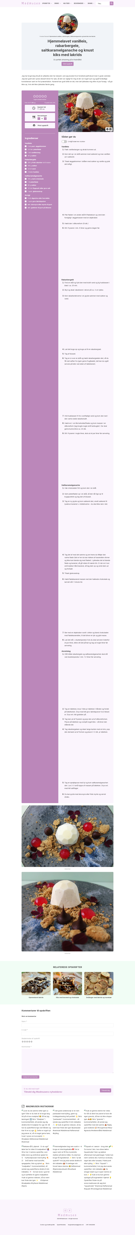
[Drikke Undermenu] (60, 3)
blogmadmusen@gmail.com (76, 1224)
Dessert (47, 36)
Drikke (56, 3)
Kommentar (27, 1047)
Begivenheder (78, 3)
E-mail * (25, 1030)
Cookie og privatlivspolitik (47, 1224)
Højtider (66, 3)
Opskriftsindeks (61, 1224)
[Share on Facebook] (110, 129)
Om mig (90, 3)
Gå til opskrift (67, 64)
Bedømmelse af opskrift (31, 1038)
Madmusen (31, 3)
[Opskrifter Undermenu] (51, 3)
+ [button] (45, 118)
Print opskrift (43, 125)
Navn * (24, 1021)
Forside (42, 36)
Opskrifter (46, 3)
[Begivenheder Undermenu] (84, 3)
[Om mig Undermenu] (93, 3)
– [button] (38, 118)
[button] (34, 96)
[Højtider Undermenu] (70, 3)
